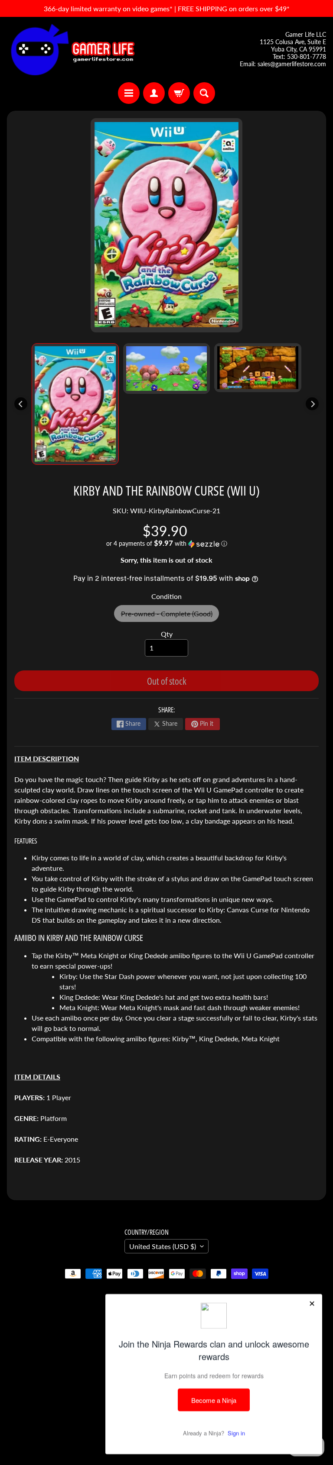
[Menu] (129, 93)
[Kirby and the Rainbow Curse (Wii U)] (75, 404)
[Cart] (179, 93)
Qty (167, 634)
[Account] (154, 93)
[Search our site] (204, 93)
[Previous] (20, 403)
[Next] (312, 403)
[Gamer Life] (72, 49)
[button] (166, 543)
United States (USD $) (162, 1246)
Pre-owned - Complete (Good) (170, 615)
